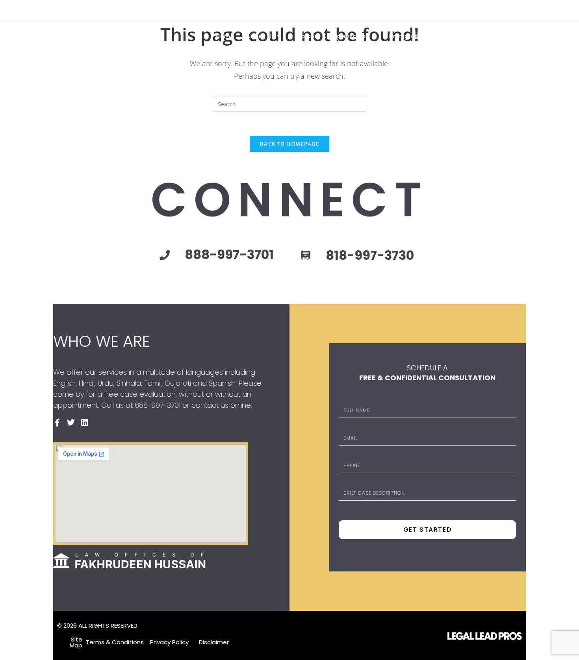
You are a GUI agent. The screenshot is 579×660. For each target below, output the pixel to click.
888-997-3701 (218, 10)
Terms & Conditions (115, 642)
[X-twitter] (508, 9)
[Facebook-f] (494, 9)
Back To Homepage (289, 143)
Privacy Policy (169, 642)
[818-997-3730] (305, 255)
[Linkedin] (522, 9)
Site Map (76, 642)
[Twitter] (71, 423)
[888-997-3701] (164, 255)
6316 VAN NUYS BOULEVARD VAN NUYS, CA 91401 (122, 10)
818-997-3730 (370, 255)
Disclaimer (214, 642)
